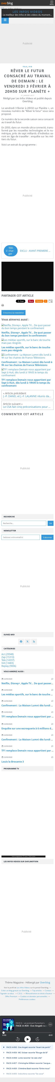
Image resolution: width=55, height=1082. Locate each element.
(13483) (7, 663)
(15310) (7, 657)
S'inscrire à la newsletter (13, 312)
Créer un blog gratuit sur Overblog (15, 990)
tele (25, 66)
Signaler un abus (7, 993)
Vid (30, 66)
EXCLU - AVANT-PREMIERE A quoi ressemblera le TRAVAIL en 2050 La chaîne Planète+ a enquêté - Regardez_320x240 (35, 250)
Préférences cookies (27, 999)
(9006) (8, 666)
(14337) (7, 660)
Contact (48, 990)
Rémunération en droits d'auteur (39, 993)
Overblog (45, 982)
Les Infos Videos (27, 12)
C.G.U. (20, 993)
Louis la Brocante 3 (12, 761)
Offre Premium (11, 996)
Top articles (37, 990)
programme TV (19, 856)
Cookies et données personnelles (33, 996)
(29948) (7, 654)
